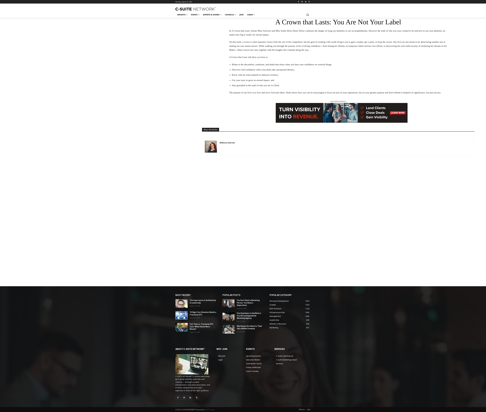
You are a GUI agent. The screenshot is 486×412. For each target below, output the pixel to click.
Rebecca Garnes (227, 142)
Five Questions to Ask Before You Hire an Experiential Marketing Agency (249, 315)
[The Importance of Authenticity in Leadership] (181, 303)
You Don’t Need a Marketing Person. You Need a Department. (248, 302)
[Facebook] (298, 1)
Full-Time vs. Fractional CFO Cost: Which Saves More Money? (201, 326)
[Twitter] (309, 1)
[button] (308, 15)
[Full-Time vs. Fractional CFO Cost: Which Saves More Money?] (181, 327)
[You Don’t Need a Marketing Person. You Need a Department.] (228, 303)
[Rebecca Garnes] (211, 146)
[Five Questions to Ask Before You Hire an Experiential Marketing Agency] (228, 316)
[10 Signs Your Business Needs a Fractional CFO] (181, 315)
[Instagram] (302, 1)
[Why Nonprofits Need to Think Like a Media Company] (228, 329)
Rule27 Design (209, 410)
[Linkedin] (305, 1)
